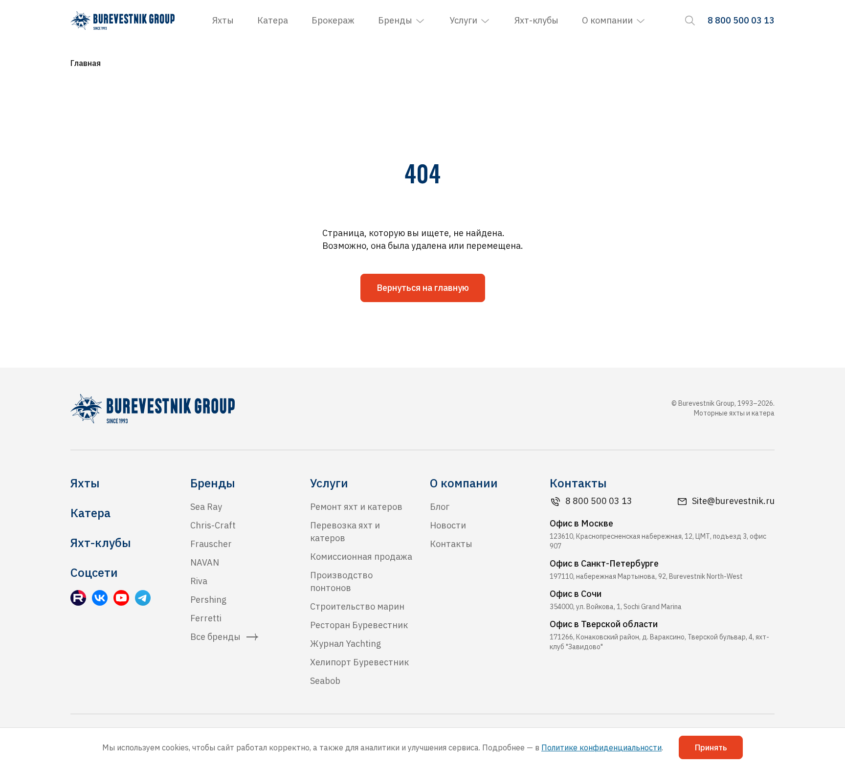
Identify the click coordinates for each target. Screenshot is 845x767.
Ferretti (206, 618)
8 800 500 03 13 (598, 500)
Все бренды (215, 636)
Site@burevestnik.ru (733, 500)
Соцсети (94, 572)
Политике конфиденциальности (601, 747)
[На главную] (122, 20)
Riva (198, 581)
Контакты (451, 543)
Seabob (325, 680)
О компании (607, 20)
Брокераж (333, 20)
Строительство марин (357, 606)
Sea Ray (206, 506)
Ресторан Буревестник (359, 625)
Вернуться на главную (423, 287)
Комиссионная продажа (361, 556)
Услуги (463, 20)
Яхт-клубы (536, 20)
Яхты (223, 20)
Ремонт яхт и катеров (356, 506)
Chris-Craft (213, 525)
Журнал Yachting (345, 643)
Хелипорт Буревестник (359, 662)
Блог (439, 506)
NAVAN (204, 562)
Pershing (208, 599)
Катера (272, 20)
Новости (448, 525)
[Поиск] (690, 20)
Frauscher (211, 543)
